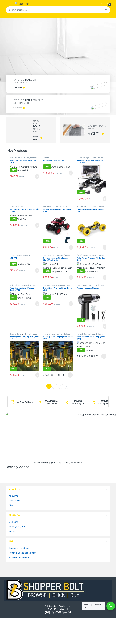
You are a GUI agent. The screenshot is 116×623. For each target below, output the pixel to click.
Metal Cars (25, 158)
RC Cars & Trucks (96, 158)
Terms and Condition (19, 548)
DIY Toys (46, 285)
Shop (11, 505)
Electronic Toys (83, 158)
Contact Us (14, 500)
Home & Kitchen (49, 255)
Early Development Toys (60, 285)
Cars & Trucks (15, 158)
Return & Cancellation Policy (22, 552)
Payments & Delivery (19, 557)
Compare (13, 522)
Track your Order (17, 526)
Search (106, 9)
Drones (46, 158)
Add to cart (37, 176)
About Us (13, 496)
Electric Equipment (84, 285)
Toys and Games (97, 206)
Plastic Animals (30, 285)
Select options (69, 375)
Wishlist (12, 531)
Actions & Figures (17, 285)
